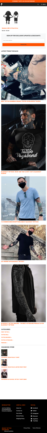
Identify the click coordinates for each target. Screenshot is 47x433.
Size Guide (19, 413)
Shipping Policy (20, 418)
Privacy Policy (27, 428)
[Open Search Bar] (38, 4)
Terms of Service (37, 428)
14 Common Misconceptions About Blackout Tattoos (19, 222)
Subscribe (23, 44)
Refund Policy (20, 416)
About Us (18, 408)
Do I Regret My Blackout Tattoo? (12, 261)
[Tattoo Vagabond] (2, 4)
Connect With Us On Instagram (23, 1)
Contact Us (19, 410)
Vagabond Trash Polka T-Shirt (10, 357)
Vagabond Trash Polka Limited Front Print (14, 367)
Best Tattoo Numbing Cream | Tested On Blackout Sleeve (21, 101)
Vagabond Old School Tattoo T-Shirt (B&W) (14, 379)
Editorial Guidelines (8, 431)
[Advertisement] (23, 390)
